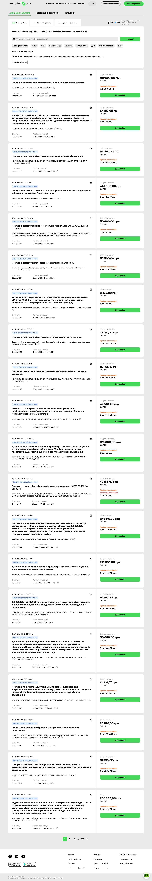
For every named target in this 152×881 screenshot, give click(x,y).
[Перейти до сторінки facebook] (10, 856)
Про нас (81, 4)
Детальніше (120, 95)
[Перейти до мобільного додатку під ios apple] (14, 864)
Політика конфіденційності (78, 868)
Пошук (130, 39)
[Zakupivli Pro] (19, 4)
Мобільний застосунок (128, 855)
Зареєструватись (134, 4)
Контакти (60, 4)
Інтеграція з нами (126, 863)
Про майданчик (126, 859)
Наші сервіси (70, 4)
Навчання (50, 4)
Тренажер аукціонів (101, 863)
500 (82, 839)
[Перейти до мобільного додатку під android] (29, 864)
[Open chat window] (146, 875)
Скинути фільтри (20, 62)
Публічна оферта (74, 859)
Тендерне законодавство (103, 868)
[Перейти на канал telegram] (23, 856)
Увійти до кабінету (111, 4)
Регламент (98, 859)
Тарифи (71, 855)
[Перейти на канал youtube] (16, 856)
